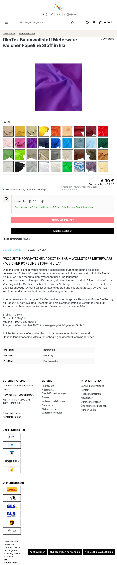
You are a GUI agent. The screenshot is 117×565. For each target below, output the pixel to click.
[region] (58, 87)
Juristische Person (91, 401)
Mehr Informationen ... (11, 561)
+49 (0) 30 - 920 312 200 (19, 394)
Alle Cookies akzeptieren (99, 551)
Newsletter (87, 397)
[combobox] (43, 22)
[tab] (12, 250)
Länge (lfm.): (21, 201)
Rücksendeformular (91, 393)
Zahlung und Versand (92, 385)
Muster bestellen (62, 231)
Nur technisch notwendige (65, 551)
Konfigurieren (37, 551)
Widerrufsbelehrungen (54, 401)
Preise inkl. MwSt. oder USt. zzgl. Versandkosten (79, 188)
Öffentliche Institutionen (94, 405)
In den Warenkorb (63, 220)
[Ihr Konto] (94, 22)
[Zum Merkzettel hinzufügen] (6, 198)
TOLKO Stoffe (106, 38)
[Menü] (6, 22)
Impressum (48, 385)
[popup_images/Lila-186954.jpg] (58, 87)
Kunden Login (88, 409)
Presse (45, 397)
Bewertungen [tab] (37, 249)
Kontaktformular (12, 416)
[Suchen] (72, 22)
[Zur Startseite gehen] (58, 9)
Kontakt (85, 389)
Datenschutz (49, 405)
